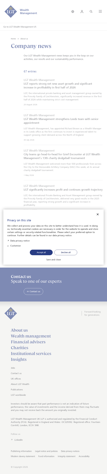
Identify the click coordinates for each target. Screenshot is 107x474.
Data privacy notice (20, 240)
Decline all (66, 252)
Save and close (53, 260)
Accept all (41, 252)
